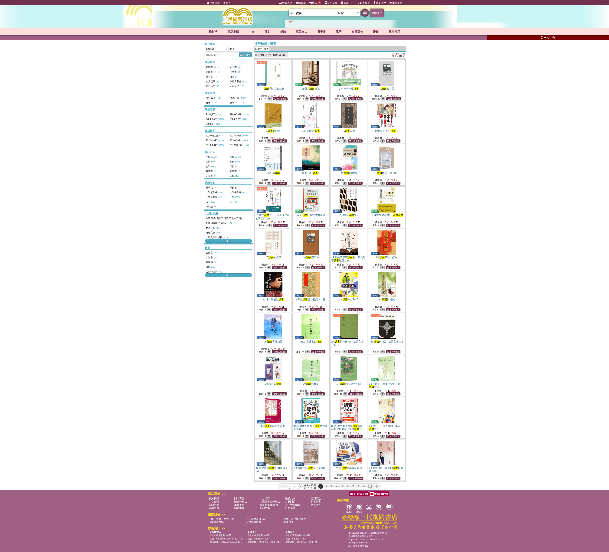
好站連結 (290, 508)
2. (311, 88)
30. (311, 383)
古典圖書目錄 (253, 521)
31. (349, 383)
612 (370, 486)
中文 (252, 31)
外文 (267, 31)
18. (311, 257)
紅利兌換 (332, 2)
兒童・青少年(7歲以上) (296, 519)
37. (271, 469)
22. (311, 299)
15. (348, 215)
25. (273, 341)
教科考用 (394, 31)
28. (386, 341)
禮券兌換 (290, 498)
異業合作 (214, 508)
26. (311, 341)
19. (348, 258)
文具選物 (357, 31)
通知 (316, 2)
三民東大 (301, 31)
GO (365, 12)
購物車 (302, 2)
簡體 (283, 31)
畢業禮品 (288, 521)
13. (272, 216)
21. (273, 299)
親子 (339, 31)
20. (386, 257)
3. (349, 88)
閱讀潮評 (239, 508)
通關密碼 (214, 505)
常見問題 (290, 501)
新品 (233, 31)
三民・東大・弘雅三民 (221, 519)
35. (348, 429)
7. (349, 130)
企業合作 (316, 505)
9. (273, 173)
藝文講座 (381, 2)
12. (386, 173)
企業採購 (215, 2)
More (228, 240)
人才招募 (265, 498)
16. (386, 215)
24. (387, 299)
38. (311, 468)
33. (273, 426)
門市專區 (239, 498)
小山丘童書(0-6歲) (256, 519)
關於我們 (214, 498)
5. (273, 130)
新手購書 (316, 501)
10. (311, 173)
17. (273, 257)
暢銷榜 (213, 31)
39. (349, 468)
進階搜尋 (377, 12)
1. (273, 88)
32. (386, 385)
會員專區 (287, 2)
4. (386, 88)
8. (386, 130)
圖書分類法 (240, 501)
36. (386, 427)
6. (311, 130)
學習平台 (397, 2)
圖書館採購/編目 (269, 505)
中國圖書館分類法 (270, 501)
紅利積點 (316, 498)
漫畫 (376, 31)
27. (347, 343)
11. (349, 173)
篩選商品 (245, 55)
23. (348, 299)
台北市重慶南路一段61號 (298, 535)
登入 (228, 2)
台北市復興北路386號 (220, 535)
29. (273, 383)
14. (311, 215)
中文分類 (214, 501)
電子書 (321, 31)
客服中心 (349, 2)
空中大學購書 (292, 505)
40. (386, 469)
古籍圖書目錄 (216, 521)
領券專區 (365, 2)
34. (310, 427)
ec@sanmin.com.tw (230, 541)
